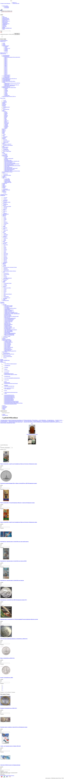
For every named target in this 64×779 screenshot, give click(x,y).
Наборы (3, 82)
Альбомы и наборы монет (8, 158)
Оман (3, 146)
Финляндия (6, 126)
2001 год (5, 58)
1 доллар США (7, 178)
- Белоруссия (5, 204)
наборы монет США (7, 182)
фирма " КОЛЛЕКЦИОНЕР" (9, 334)
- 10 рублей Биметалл (50, 420)
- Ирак (4, 231)
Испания (5, 116)
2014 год (5, 70)
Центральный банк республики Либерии (11, 402)
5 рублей (3, 44)
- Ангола (4, 198)
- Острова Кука (6, 273)
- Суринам (5, 285)
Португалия (6, 123)
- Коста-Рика (5, 244)
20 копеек (6, 50)
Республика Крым (7, 328)
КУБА (4, 134)
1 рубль (5, 47)
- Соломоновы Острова (7, 283)
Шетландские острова (6, 189)
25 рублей (6, 156)
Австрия (5, 111)
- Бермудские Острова (7, 206)
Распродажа (4, 407)
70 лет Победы (6, 307)
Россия (5, 390)
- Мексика (5, 260)
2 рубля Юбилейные (5, 77)
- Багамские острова (6, 202)
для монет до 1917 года (8, 321)
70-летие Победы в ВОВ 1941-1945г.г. (8, 81)
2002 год (5, 59)
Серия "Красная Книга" (8, 167)
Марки (1, 361)
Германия (6, 113)
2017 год (5, 73)
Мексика (3, 138)
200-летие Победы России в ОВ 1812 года (9, 78)
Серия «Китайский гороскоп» (9, 169)
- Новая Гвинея (6, 269)
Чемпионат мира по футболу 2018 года (9, 96)
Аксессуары (4, 26)
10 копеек (6, 90)
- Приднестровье (6, 274)
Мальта (5, 121)
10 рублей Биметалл (5, 56)
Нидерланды (6, 122)
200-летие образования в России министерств (12, 57)
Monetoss (5, 369)
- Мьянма (4, 263)
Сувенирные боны (5, 300)
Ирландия (6, 115)
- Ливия (4, 252)
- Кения (4, 240)
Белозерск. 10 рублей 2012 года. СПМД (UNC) (8, 708)
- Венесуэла (4, 214)
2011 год (5, 67)
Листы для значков (7, 344)
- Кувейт (4, 247)
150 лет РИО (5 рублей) (8, 305)
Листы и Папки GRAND (8, 347)
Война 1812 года (7, 317)
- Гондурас (5, 197)
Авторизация (6, 6)
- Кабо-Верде (5, 234)
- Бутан (3, 211)
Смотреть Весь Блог (15, 3)
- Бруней (3, 209)
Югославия (4, 191)
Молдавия (5, 139)
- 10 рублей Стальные (58, 420)
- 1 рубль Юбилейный (42, 420)
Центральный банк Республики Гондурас (11, 401)
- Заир (4, 225)
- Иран (3, 232)
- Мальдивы (5, 258)
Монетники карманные (8, 324)
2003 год (5, 60)
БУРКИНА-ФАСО (6, 107)
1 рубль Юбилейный (5, 55)
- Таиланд (4, 286)
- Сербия (3, 281)
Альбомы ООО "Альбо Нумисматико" (11, 312)
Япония (4, 192)
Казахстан (4, 130)
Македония (5, 136)
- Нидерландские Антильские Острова (10, 267)
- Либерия (5, 249)
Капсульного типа (7, 323)
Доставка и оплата (3, 3)
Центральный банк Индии (8, 398)
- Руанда (4, 275)
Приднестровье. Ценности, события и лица (11, 161)
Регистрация (6, 7)
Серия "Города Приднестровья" (9, 162)
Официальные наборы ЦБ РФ (9, 85)
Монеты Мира (4, 22)
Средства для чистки (7, 355)
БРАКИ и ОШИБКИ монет (7, 28)
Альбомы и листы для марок (9, 311)
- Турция (4, 289)
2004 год (5, 61)
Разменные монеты (5, 45)
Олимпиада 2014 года (6, 86)
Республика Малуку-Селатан (7, 171)
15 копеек (6, 49)
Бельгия (5, 112)
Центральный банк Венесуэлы (9, 397)
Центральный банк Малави (9, 399)
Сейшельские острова (7, 175)
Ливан (3, 135)
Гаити (3, 110)
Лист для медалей (7, 342)
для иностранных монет (8, 320)
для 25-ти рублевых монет (8, 319)
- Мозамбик (5, 262)
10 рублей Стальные (5, 75)
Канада (3, 131)
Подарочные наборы (5, 19)
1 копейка (6, 46)
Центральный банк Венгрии (9, 396)
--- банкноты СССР (6, 297)
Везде (3, 16)
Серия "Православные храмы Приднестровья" (12, 165)
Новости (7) (14, 2)
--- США (3, 299)
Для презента (4, 17)
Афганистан (4, 102)
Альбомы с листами (6, 336)
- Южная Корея (6, 296)
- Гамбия (4, 219)
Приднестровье (5, 155)
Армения (5, 101)
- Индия (3, 228)
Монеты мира (6, 775)
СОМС (5, 393)
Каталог (3, 39)
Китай (3, 132)
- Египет (4, 224)
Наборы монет (5, 142)
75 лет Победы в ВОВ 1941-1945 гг (10, 308)
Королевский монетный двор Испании (11, 383)
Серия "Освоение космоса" (9, 164)
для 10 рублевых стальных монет (10, 318)
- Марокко (5, 259)
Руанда (3, 172)
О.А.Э (3, 143)
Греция (5, 114)
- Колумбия (5, 242)
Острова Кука (5, 149)
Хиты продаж (4, 406)
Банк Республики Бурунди (9, 373)
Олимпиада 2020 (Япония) (8, 145)
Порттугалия (4, 154)
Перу (3, 152)
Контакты (8, 3)
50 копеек (6, 51)
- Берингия (4, 205)
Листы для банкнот (7, 343)
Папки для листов (7, 348)
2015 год (5, 71)
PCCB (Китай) (6, 370)
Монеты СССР (3, 41)
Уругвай (3, 187)
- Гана (4, 220)
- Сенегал (5, 280)
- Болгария (5, 207)
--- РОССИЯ (4, 298)
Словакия (6, 124)
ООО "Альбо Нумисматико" (9, 387)
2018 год (5, 74)
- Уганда (4, 290)
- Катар (4, 239)
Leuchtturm (6, 367)
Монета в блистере (5, 18)
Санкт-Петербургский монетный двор (10, 392)
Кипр (5, 118)
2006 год (5, 63)
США (3, 177)
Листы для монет (7, 346)
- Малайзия (5, 257)
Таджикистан (4, 183)
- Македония (5, 254)
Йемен (3, 129)
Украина (3, 186)
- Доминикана (5, 223)
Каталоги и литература (6, 339)
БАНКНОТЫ (4, 24)
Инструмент (5, 337)
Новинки (4, 405)
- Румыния (5, 276)
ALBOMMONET (7, 365)
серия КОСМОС (7, 332)
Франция (6, 127)
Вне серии (6, 159)
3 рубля (5, 157)
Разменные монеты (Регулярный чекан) (9, 87)
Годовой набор (6, 95)
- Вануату (5, 213)
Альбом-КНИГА (7, 309)
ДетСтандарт (6, 379)
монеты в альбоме (7, 181)
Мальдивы (4, 137)
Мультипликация (7, 325)
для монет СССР (7, 322)
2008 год (5, 65)
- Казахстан (5, 235)
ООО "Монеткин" (7, 388)
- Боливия (5, 208)
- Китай (3, 241)
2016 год (5, 72)
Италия (5, 117)
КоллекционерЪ (7, 382)
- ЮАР (4, 295)
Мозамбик (6, 385)
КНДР (3, 133)
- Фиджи (4, 291)
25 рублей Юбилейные (6, 79)
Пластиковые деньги (8, 160)
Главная (3, 414)
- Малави (5, 255)
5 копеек (5, 92)
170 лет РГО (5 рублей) (8, 306)
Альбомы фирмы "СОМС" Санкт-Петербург (12, 313)
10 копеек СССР (7, 48)
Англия (4, 100)
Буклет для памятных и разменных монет (11, 316)
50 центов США (7, 180)
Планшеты (4, 25)
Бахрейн (3, 103)
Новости (3, 408)
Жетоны (3, 27)
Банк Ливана (6, 372)
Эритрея (3, 190)
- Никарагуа (5, 268)
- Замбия (3, 226)
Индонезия (4, 128)
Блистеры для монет (7, 315)
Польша (3, 153)
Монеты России (5, 21)
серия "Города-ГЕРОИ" (8, 330)
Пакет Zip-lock (4, 351)
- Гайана (4, 218)
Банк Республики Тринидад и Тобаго (10, 374)
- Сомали (5, 284)
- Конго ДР (4, 243)
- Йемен (4, 233)
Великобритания (6, 109)
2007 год (5, 64)
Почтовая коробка (6, 353)
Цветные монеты (7, 76)
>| (2, 690)
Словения (6, 125)
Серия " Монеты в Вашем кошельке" (10, 329)
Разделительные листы (8, 349)
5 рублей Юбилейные (6, 80)
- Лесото (4, 248)
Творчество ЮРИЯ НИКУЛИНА (10, 333)
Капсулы (3, 338)
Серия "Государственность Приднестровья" (11, 163)
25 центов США (7, 179)
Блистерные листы (7, 314)
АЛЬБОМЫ (4, 304)
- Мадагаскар (5, 253)
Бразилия (4, 105)
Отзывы (3, 409)
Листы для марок (7, 345)
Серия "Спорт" (7, 166)
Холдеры (4, 357)
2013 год (5, 69)
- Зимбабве (5, 227)
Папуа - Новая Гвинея (7, 151)
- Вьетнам (4, 215)
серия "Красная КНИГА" (8, 331)
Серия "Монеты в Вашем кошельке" (10, 363)
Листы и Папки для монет (6, 340)
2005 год (5, 62)
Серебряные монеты (5, 23)
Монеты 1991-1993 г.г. (4, 52)
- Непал (4, 265)
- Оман (3, 271)
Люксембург (6, 120)
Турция (3, 184)
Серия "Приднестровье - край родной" (11, 168)
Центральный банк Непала (9, 400)
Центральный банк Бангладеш (9, 395)
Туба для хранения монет (7, 356)
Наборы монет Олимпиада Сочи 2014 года (11, 84)
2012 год (5, 68)
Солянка (3, 176)
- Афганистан (4, 200)
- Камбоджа (4, 236)
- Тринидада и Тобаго (7, 287)
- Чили (4, 292)
